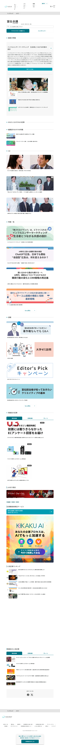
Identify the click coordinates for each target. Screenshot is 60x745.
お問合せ (47, 726)
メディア (17, 13)
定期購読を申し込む (30, 741)
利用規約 (6, 726)
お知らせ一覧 (6, 724)
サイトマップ (54, 726)
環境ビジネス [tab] (34, 5)
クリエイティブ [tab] (25, 6)
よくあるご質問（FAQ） (39, 726)
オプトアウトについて (15, 726)
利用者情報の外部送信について (27, 726)
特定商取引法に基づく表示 (28, 724)
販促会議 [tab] (14, 418)
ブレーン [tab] (45, 418)
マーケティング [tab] (15, 7)
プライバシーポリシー (51, 724)
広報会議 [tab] (30, 418)
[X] (32, 694)
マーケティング (10, 13)
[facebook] (28, 694)
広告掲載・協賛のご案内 (40, 724)
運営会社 (13, 724)
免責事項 (19, 724)
